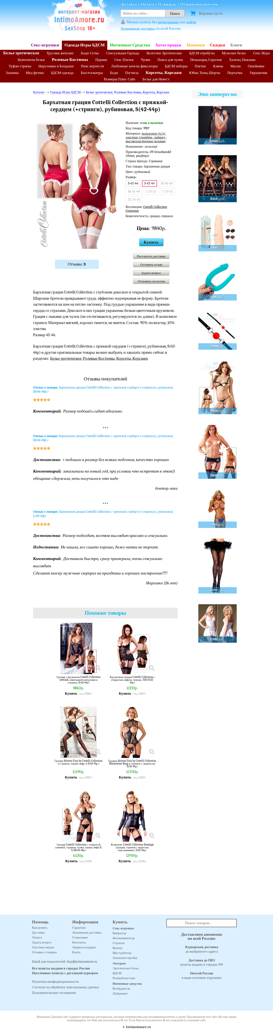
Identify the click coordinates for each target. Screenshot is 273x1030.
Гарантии (79, 928)
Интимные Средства (130, 45)
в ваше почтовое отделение (202, 975)
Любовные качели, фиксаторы (134, 66)
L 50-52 (151, 191)
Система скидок (43, 947)
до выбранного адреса (201, 949)
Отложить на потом (151, 281)
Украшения (258, 73)
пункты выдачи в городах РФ (201, 962)
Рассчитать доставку (151, 256)
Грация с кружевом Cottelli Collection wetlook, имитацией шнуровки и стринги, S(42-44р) (78, 680)
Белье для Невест (155, 79)
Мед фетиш (35, 73)
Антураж (119, 963)
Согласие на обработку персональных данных (65, 987)
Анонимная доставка (138, 28)
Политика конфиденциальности (55, 981)
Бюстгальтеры (92, 73)
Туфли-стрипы (20, 66)
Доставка (129, 4)
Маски (235, 66)
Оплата (147, 4)
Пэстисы (131, 73)
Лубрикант (120, 993)
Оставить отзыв (151, 265)
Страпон (119, 943)
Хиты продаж (168, 45)
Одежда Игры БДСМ (84, 45)
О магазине (80, 937)
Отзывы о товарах (44, 952)
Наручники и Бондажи (56, 66)
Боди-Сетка (90, 53)
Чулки (145, 60)
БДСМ (117, 973)
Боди (114, 73)
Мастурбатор (122, 953)
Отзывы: (77, 264)
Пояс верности (92, 66)
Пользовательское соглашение (54, 993)
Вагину (118, 948)
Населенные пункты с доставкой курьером (65, 973)
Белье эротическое (21, 52)
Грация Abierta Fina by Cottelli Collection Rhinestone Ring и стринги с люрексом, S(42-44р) (132, 763)
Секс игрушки (123, 928)
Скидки (217, 45)
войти (191, 22)
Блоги (236, 45)
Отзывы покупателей (198, 4)
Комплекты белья (31, 60)
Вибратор (119, 933)
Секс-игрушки (45, 45)
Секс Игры (261, 53)
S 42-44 (133, 183)
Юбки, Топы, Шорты (204, 73)
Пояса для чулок (170, 60)
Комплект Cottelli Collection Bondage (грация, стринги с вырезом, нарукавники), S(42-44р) (132, 847)
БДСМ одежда (62, 73)
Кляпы (218, 66)
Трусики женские (60, 53)
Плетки (200, 66)
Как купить (39, 928)
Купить (151, 242)
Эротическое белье (126, 968)
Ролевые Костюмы (70, 59)
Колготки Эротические (164, 53)
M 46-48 (167, 183)
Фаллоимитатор (124, 938)
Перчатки (234, 73)
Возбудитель (121, 988)
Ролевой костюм (124, 978)
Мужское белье (234, 53)
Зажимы (12, 73)
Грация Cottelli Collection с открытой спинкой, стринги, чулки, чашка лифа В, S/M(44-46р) (78, 847)
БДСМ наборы (176, 66)
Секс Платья (124, 60)
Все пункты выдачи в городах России (61, 968)
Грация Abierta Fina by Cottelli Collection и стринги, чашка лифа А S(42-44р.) (78, 762)
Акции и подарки (84, 947)
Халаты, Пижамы (242, 60)
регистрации (168, 22)
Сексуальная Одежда (122, 53)
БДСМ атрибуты (202, 53)
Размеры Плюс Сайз (119, 79)
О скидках (167, 4)
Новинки (196, 45)
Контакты (79, 942)
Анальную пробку (125, 958)
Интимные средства (127, 984)
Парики (101, 60)
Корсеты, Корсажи (164, 72)
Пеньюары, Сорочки (206, 60)
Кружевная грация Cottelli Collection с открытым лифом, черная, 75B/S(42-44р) (132, 680)
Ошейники (256, 66)
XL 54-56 (134, 200)
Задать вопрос (151, 273)
